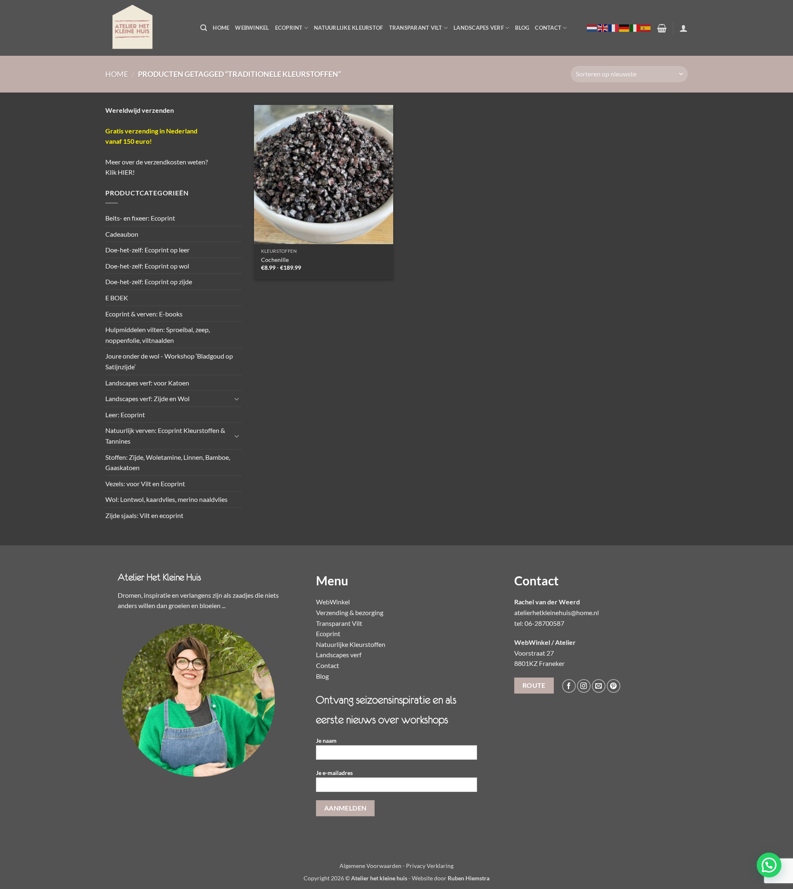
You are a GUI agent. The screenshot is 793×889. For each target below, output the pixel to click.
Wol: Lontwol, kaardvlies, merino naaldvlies (166, 499)
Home (221, 27)
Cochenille (275, 259)
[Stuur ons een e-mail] (598, 686)
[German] (624, 27)
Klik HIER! (120, 172)
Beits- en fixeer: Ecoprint (140, 218)
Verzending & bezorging (349, 612)
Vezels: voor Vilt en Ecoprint (145, 483)
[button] (203, 28)
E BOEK (116, 298)
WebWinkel (252, 27)
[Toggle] (237, 399)
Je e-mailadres (334, 772)
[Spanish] (646, 27)
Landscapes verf (478, 27)
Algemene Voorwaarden (370, 865)
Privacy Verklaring (429, 865)
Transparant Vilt (415, 27)
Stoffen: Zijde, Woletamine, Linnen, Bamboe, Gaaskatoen (167, 462)
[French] (613, 27)
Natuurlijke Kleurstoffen (350, 644)
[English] (603, 27)
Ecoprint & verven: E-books (144, 314)
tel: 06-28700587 (539, 623)
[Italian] (635, 27)
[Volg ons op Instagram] (584, 686)
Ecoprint (289, 27)
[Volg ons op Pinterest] (613, 686)
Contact (548, 27)
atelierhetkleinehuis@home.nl (556, 612)
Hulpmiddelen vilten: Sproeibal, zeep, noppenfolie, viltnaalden (157, 335)
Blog (522, 27)
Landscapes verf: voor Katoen (147, 383)
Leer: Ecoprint (125, 414)
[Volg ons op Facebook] (569, 686)
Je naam (326, 740)
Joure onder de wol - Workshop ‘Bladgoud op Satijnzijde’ (169, 361)
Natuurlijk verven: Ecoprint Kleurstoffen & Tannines (165, 435)
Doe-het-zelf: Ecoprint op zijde (148, 281)
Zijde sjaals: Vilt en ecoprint (144, 515)
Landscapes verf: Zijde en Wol (147, 398)
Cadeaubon (121, 234)
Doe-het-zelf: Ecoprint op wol (147, 266)
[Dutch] (592, 27)
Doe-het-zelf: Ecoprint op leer (147, 250)
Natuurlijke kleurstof (348, 27)
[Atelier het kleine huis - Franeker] (146, 28)
